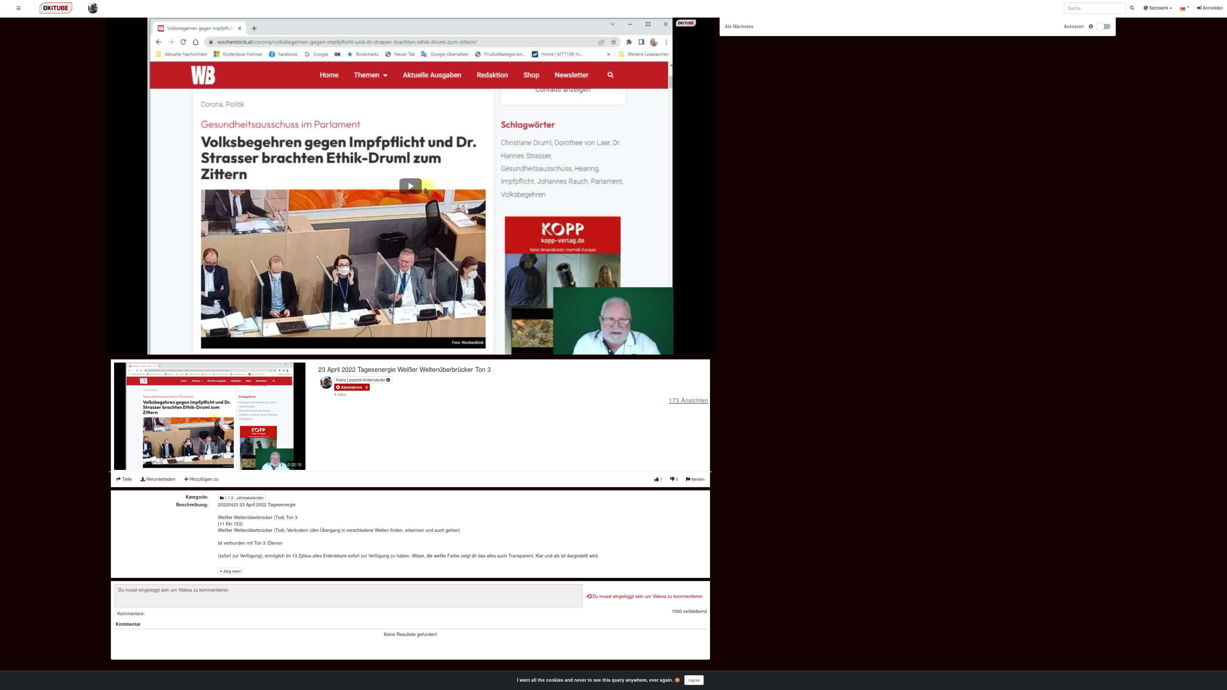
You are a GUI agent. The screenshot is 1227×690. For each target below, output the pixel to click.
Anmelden (1212, 7)
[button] (349, 387)
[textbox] (1184, 9)
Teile (126, 479)
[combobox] (1184, 9)
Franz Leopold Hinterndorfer (361, 379)
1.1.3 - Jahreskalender (244, 497)
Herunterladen (160, 479)
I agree (694, 680)
